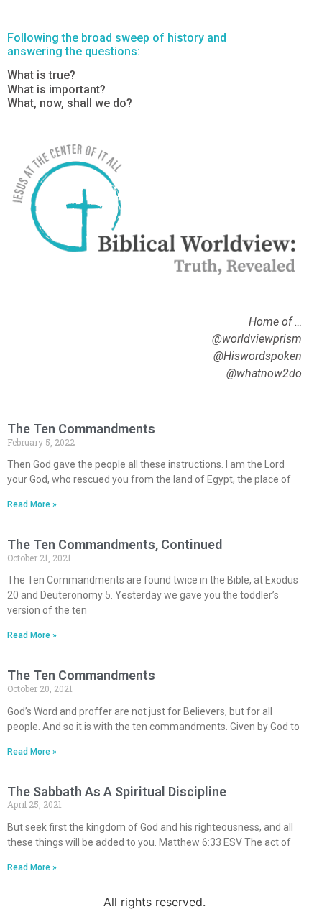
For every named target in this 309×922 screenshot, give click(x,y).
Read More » (32, 504)
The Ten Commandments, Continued (114, 544)
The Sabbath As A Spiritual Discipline (116, 791)
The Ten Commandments (81, 428)
